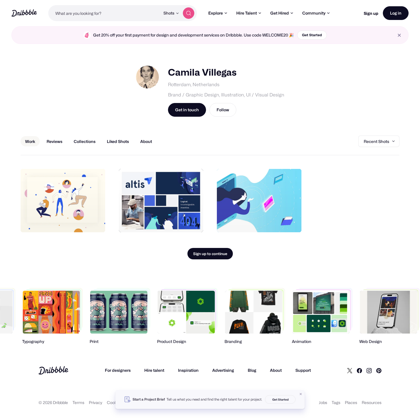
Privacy (95, 402)
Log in (395, 13)
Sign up (371, 13)
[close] (399, 35)
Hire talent (154, 370)
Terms (78, 402)
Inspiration (188, 370)
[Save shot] (83, 222)
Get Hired (279, 13)
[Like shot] (94, 222)
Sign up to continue (210, 253)
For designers (118, 370)
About (276, 370)
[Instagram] (369, 370)
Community (313, 13)
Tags (336, 402)
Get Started (312, 35)
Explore (215, 13)
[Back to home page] (24, 13)
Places (351, 402)
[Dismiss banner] (301, 394)
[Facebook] (359, 370)
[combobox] (104, 13)
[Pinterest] (378, 370)
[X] (349, 370)
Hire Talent (246, 13)
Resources (371, 402)
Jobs (323, 402)
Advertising (223, 370)
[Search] (188, 13)
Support (303, 370)
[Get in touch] (72, 222)
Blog (252, 370)
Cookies (114, 402)
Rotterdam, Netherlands (193, 84)
